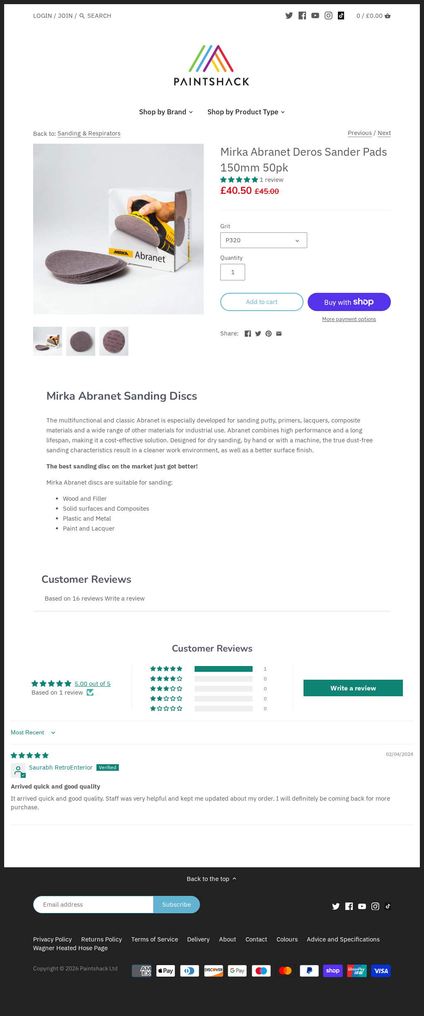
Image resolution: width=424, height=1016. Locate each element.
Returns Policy (101, 939)
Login (42, 15)
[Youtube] (315, 15)
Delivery (198, 939)
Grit (225, 226)
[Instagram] (328, 15)
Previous (360, 133)
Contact (256, 939)
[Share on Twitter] (258, 332)
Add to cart (261, 302)
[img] (29, 755)
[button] (240, 179)
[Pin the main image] (268, 332)
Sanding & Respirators (89, 133)
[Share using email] (279, 332)
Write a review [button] (353, 688)
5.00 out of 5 (93, 684)
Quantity (231, 257)
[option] (47, 341)
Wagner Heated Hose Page (70, 948)
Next (384, 133)
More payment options (349, 319)
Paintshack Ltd (99, 968)
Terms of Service (154, 939)
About (227, 939)
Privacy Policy (52, 939)
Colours (288, 939)
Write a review (125, 598)
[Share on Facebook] (248, 332)
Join (65, 15)
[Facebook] (302, 15)
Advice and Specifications (343, 939)
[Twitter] (289, 15)
